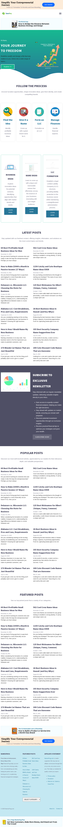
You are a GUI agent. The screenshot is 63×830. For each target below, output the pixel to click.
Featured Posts (31, 594)
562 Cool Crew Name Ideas (45, 248)
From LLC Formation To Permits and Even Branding (24, 7)
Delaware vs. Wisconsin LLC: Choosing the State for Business (14, 288)
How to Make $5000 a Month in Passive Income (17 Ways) (27, 775)
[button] (60, 13)
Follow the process (31, 86)
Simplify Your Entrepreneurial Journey (17, 3)
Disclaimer (50, 778)
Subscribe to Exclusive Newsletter (42, 380)
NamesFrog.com (49, 758)
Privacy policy (51, 776)
